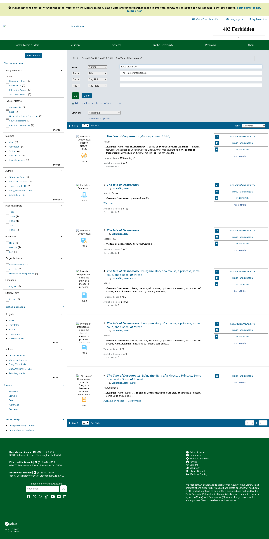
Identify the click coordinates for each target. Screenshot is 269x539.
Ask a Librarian (197, 452)
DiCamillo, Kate (17, 177)
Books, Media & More (27, 45)
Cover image (134, 400)
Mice (11, 142)
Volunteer (194, 468)
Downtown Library (18, 81)
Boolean (13, 409)
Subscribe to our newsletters (46, 483)
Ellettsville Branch (18, 90)
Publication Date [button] (13, 205)
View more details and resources (218, 500)
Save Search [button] (33, 55)
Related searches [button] (14, 307)
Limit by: (76, 113)
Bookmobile (15, 85)
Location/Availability (242, 136)
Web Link (108, 203)
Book (12, 111)
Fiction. (12, 151)
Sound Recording (18, 120)
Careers (193, 464)
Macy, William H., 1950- (21, 190)
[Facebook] (28, 496)
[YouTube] (53, 496)
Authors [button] (9, 170)
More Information (242, 143)
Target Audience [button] (13, 258)
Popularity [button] (10, 236)
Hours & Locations (199, 458)
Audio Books (15, 107)
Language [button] (10, 280)
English (13, 286)
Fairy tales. (14, 146)
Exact (11, 400)
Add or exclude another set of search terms (97, 103)
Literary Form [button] (12, 292)
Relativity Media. (17, 195)
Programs (210, 45)
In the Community (163, 45)
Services (116, 45)
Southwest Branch (18, 94)
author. (124, 278)
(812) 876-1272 (46, 462)
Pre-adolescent (17, 264)
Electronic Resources (20, 125)
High (11, 242)
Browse (13, 395)
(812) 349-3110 (45, 472)
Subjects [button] (9, 136)
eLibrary (75, 45)
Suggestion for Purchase (22, 430)
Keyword (13, 391)
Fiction (12, 299)
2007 (12, 225)
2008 (12, 221)
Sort (237, 126)
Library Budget (197, 471)
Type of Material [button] (13, 100)
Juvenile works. (17, 160)
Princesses (14, 155)
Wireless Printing (198, 474)
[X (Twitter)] (35, 496)
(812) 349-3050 (45, 452)
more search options (99, 118)
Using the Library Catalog (22, 425)
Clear (87, 95)
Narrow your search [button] (15, 63)
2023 (12, 212)
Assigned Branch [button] (13, 70)
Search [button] (8, 385)
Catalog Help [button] (11, 419)
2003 (12, 230)
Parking (193, 461)
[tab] (34, 62)
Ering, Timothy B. (17, 186)
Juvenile (13, 269)
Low (11, 251)
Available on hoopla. (114, 400)
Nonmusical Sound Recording (24, 116)
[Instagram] (40, 496)
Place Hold (242, 149)
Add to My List (240, 156)
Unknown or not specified (22, 273)
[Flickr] (59, 496)
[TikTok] (46, 496)
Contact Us (195, 455)
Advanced (14, 404)
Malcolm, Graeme (18, 181)
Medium (13, 247)
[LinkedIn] (64, 496)
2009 (12, 216)
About (251, 45)
